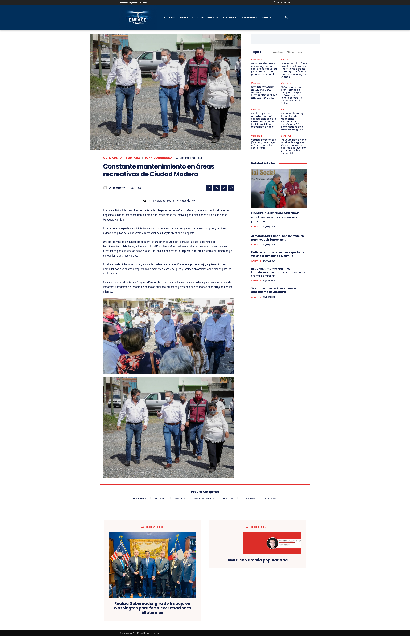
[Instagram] (278, 2)
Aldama (290, 52)
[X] (281, 2)
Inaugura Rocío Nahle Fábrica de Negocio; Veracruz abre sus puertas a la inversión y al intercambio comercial (294, 146)
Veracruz (256, 59)
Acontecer (278, 52)
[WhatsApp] (231, 188)
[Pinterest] (224, 188)
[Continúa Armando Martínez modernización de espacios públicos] (279, 188)
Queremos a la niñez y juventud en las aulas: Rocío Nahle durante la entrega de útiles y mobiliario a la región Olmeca (294, 70)
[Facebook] (274, 2)
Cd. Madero (112, 158)
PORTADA (133, 158)
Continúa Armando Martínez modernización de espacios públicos (275, 217)
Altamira (256, 226)
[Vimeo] (285, 2)
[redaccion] (106, 188)
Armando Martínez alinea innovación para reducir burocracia (277, 238)
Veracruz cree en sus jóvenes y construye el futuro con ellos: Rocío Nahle (263, 143)
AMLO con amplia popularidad (257, 560)
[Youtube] (289, 2)
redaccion (118, 187)
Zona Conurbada (158, 158)
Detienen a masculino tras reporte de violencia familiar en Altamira (277, 254)
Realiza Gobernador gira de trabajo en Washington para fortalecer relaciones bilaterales (152, 608)
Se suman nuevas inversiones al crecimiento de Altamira (274, 290)
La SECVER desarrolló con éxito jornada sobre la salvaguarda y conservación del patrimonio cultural (264, 69)
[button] (287, 17)
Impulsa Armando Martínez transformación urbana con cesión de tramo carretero (278, 272)
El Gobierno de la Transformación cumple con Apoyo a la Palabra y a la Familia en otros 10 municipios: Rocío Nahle (293, 95)
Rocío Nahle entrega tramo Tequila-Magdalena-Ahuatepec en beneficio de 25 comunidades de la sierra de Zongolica (293, 121)
